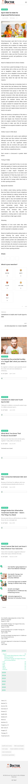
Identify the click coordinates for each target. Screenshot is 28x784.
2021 (3, 684)
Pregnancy (4, 725)
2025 (4, 672)
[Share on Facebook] (3, 258)
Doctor (3, 706)
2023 (4, 678)
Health (3, 714)
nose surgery (5, 748)
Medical (3, 717)
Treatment (4, 736)
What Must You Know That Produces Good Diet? (11, 434)
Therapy (3, 733)
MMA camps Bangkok (19, 745)
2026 (4, 651)
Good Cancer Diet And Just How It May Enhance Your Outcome (14, 547)
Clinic (2, 700)
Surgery (3, 730)
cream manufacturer (6, 752)
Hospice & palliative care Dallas (17, 748)
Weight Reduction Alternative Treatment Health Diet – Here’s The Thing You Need (12, 512)
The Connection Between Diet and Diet (14, 478)
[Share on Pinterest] (12, 258)
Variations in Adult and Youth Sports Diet (14, 316)
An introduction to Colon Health (16, 326)
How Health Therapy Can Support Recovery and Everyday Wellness (15, 576)
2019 (3, 690)
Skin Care (3, 728)
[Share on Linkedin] (17, 258)
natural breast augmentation (8, 755)
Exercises (3, 709)
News (2, 719)
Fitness (3, 711)
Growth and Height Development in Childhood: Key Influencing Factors (17, 590)
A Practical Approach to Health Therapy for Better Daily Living (17, 582)
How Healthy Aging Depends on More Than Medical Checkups (17, 567)
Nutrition (4, 9)
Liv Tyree (5, 373)
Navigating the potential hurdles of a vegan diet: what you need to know (13, 361)
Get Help (14, 780)
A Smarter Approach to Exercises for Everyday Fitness (17, 597)
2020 (4, 687)
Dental (3, 703)
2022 (4, 681)
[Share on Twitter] (7, 258)
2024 (4, 675)
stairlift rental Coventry (7, 745)
